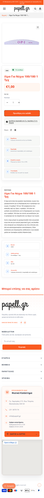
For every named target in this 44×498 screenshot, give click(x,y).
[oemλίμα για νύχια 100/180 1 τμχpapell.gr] (37, 27)
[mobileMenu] (4, 8)
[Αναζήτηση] (35, 9)
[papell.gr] (22, 8)
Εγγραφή (22, 347)
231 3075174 (14, 415)
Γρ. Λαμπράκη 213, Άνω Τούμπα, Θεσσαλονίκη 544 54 (21, 407)
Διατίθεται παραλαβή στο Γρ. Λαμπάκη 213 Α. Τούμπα (23, 122)
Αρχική (4, 15)
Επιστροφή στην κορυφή (38, 490)
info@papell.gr (15, 421)
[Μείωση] (7, 102)
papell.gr (10, 490)
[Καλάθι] (40, 9)
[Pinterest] (15, 130)
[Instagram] (24, 322)
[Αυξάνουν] (19, 102)
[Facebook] (11, 130)
